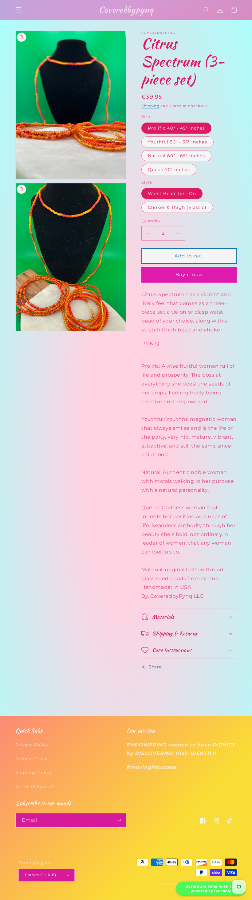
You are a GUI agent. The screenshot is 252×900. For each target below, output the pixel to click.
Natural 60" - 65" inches (176, 155)
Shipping (150, 106)
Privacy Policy (31, 745)
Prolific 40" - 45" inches (176, 128)
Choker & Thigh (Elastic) (177, 207)
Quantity (150, 220)
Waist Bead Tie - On (172, 193)
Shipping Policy (33, 772)
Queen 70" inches (169, 169)
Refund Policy (31, 758)
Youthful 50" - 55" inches (177, 142)
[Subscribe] (119, 820)
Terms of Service (34, 786)
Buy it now (189, 274)
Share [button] (155, 667)
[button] (18, 10)
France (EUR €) (40, 874)
